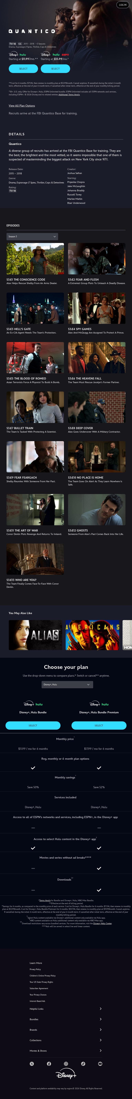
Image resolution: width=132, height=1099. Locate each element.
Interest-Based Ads (37, 1001)
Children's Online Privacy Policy (43, 976)
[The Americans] (92, 635)
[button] (66, 1008)
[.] (32, 1064)
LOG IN (122, 5)
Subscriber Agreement (39, 988)
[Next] (126, 634)
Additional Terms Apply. (69, 94)
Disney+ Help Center (102, 923)
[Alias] (35, 635)
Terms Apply (45, 900)
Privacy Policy (35, 969)
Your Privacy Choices (38, 995)
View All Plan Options (22, 105)
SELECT (23, 68)
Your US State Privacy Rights (41, 982)
